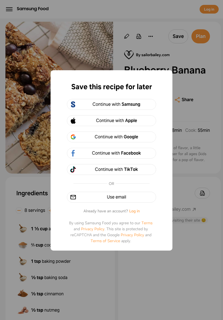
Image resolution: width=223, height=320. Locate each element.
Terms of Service (105, 240)
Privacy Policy (92, 228)
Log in (134, 211)
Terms (147, 222)
